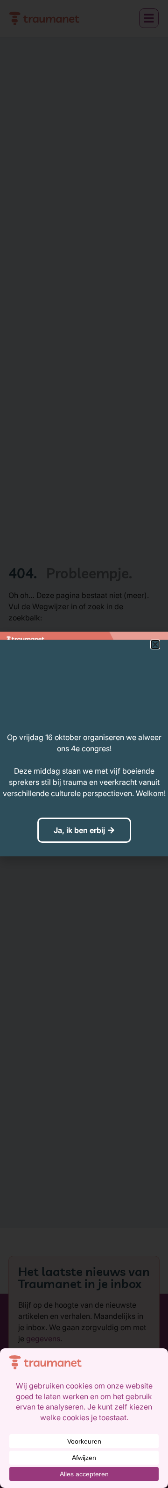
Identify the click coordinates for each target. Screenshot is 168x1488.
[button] (155, 644)
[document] (84, 744)
